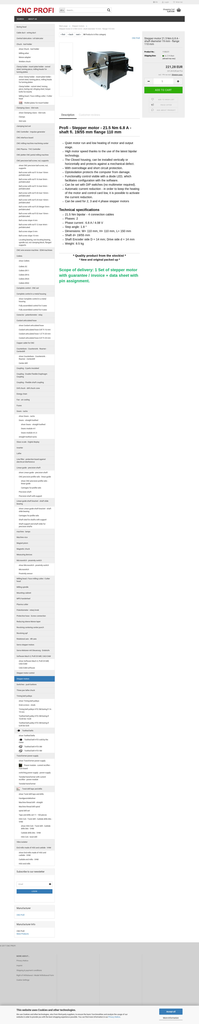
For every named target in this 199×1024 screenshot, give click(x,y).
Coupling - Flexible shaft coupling (30, 382)
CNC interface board (25, 138)
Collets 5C (23, 266)
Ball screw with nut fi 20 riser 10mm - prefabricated (34, 194)
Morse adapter (25, 57)
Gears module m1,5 (29, 433)
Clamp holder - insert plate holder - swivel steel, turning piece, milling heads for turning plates (33, 69)
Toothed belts (27, 730)
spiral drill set (24, 811)
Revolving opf (22, 633)
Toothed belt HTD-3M (33, 747)
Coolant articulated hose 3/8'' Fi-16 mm (35, 330)
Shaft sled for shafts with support (32, 520)
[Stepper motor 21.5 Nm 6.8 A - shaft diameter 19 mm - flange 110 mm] (107, 69)
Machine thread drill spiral (29, 806)
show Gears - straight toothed (33, 424)
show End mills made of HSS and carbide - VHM (32, 853)
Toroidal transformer (27, 784)
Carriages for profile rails (31, 488)
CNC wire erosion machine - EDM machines (34, 250)
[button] (155, 2)
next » (78, 34)
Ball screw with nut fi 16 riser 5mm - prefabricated (33, 180)
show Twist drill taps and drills (31, 794)
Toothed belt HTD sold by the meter (33, 741)
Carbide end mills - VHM (28, 859)
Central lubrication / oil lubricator (30, 38)
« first (63, 34)
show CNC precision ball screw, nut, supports (33, 166)
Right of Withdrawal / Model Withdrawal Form (35, 975)
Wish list (179, 2)
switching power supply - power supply (35, 773)
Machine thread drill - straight (31, 802)
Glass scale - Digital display (28, 442)
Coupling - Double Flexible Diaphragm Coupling (32, 375)
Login (34, 891)
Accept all (171, 1011)
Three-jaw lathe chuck (26, 690)
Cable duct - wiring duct (26, 33)
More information (171, 1018)
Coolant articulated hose (27, 320)
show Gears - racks (27, 416)
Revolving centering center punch (30, 627)
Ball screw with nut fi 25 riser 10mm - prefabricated (34, 201)
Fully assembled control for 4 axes (33, 310)
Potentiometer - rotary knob (28, 610)
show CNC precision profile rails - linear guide (34, 482)
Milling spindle (22, 587)
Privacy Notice (114, 1017)
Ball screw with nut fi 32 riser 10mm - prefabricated (34, 214)
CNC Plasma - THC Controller (28, 149)
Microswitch (24, 569)
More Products (23, 934)
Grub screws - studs (27, 705)
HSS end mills (24, 864)
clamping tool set (24, 126)
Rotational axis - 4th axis (27, 639)
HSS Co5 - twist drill (29, 837)
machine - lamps (23, 531)
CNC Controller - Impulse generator (31, 132)
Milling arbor (24, 53)
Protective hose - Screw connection (31, 616)
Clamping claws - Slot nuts (27, 108)
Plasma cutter (22, 604)
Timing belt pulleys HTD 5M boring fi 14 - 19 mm (35, 710)
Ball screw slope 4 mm (28, 220)
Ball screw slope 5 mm (28, 231)
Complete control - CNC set (28, 288)
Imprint (19, 965)
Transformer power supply (27, 756)
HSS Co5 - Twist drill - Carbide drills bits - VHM (35, 820)
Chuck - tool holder (24, 44)
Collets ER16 (24, 275)
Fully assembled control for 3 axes (33, 306)
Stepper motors (23, 679)
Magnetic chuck (23, 549)
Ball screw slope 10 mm (28, 236)
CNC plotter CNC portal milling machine (33, 155)
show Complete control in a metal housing (32, 300)
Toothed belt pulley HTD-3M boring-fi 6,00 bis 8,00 (34, 724)
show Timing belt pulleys (29, 701)
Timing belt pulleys (24, 696)
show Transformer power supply (32, 761)
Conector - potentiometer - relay (29, 315)
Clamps (22, 117)
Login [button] (166, 2)
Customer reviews (89, 114)
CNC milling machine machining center (32, 143)
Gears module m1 (28, 428)
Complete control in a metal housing (31, 294)
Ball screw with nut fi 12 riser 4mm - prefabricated (33, 225)
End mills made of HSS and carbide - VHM (34, 848)
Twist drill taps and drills (32, 789)
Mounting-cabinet (24, 593)
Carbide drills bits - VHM (31, 833)
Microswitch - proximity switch (29, 560)
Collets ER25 (24, 279)
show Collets (24, 261)
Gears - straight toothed (28, 420)
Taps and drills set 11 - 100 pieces (33, 815)
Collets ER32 (24, 283)
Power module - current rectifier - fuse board (35, 767)
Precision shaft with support (30, 496)
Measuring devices (24, 554)
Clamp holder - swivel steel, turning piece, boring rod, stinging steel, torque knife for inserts (34, 89)
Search (20, 19)
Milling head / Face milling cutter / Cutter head (35, 97)
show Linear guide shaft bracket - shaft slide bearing (35, 509)
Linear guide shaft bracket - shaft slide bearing (32, 502)
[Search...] (109, 10)
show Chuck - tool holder (29, 49)
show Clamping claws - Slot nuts (32, 113)
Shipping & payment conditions (29, 970)
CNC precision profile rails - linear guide (35, 477)
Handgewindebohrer (27, 798)
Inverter (20, 448)
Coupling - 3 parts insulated (28, 368)
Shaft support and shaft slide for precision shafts (32, 525)
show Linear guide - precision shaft (33, 472)
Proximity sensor (25, 573)
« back (70, 34)
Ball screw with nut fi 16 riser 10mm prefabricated (33, 173)
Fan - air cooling (23, 400)
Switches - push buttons (27, 684)
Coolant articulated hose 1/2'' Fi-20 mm (35, 334)
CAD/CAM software (27, 668)
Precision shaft (25, 492)
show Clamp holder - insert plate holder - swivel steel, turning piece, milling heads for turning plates (35, 79)
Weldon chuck (25, 61)
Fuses (19, 405)
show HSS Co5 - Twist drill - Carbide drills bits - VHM (35, 827)
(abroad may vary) (168, 59)
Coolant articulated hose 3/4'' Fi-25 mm (35, 338)
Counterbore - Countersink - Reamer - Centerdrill (32, 350)
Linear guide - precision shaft (28, 468)
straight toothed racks (28, 437)
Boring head (21, 27)
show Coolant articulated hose (31, 325)
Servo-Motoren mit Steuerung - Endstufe (33, 650)
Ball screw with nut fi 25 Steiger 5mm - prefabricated (34, 208)
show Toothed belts (27, 735)
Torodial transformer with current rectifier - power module (32, 778)
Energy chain (22, 394)
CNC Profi (136, 38)
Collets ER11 (24, 270)
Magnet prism (22, 543)
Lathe (19, 453)
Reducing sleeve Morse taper (28, 621)
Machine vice (22, 537)
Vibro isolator (22, 842)
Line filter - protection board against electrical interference (31, 460)
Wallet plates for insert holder (36, 103)
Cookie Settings (22, 980)
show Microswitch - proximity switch (34, 565)
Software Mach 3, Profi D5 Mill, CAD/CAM (34, 656)
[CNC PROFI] (35, 10)
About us (32, 19)
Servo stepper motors (25, 645)
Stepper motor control (25, 673)
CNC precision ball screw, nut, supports (33, 161)
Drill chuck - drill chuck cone (28, 388)
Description (67, 114)
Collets (19, 256)
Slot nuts (22, 121)
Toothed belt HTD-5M (33, 751)
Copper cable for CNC (25, 343)
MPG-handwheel (23, 598)
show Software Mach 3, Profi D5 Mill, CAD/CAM (34, 662)
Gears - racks (22, 411)
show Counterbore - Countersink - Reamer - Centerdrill (32, 357)
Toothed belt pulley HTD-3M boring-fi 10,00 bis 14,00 (34, 717)
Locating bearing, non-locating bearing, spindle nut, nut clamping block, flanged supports (35, 242)
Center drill (23, 363)
